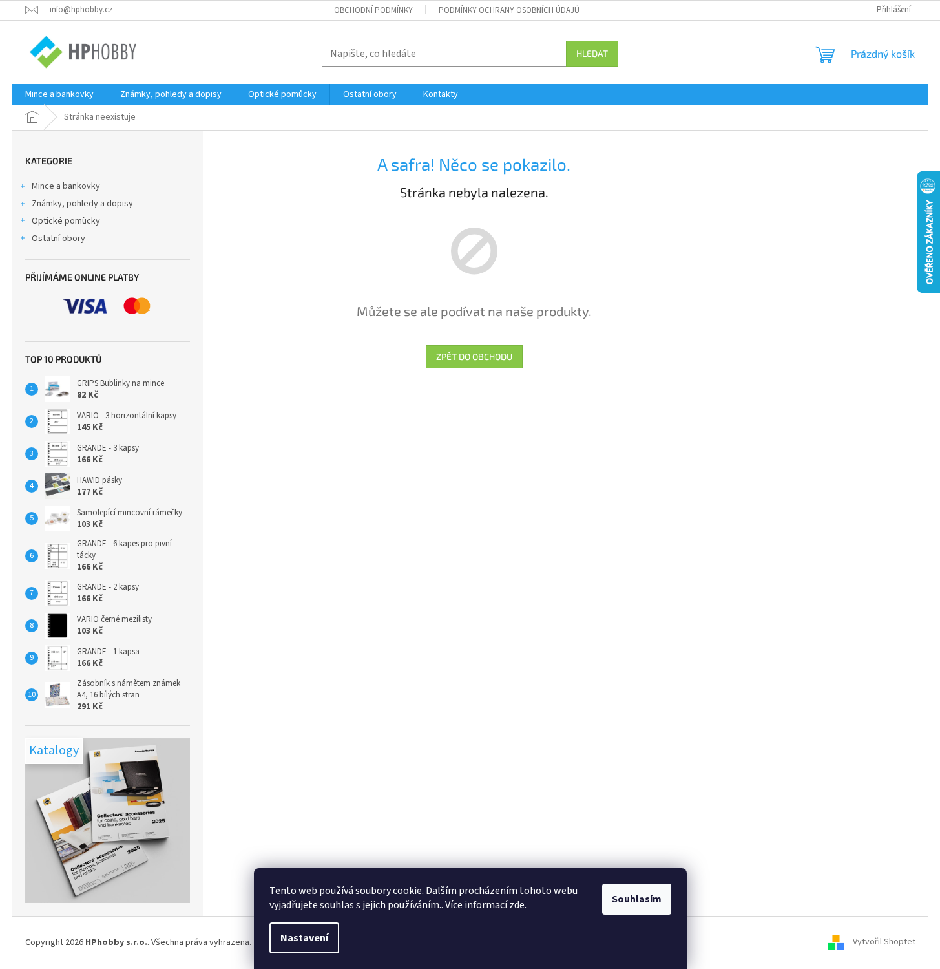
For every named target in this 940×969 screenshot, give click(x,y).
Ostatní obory (58, 238)
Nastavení (304, 938)
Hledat (592, 53)
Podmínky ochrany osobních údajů (509, 10)
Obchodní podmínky (373, 10)
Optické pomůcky (66, 221)
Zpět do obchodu (474, 356)
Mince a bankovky (66, 186)
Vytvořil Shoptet (884, 942)
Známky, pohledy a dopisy (82, 203)
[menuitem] (59, 94)
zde (517, 905)
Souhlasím (637, 899)
